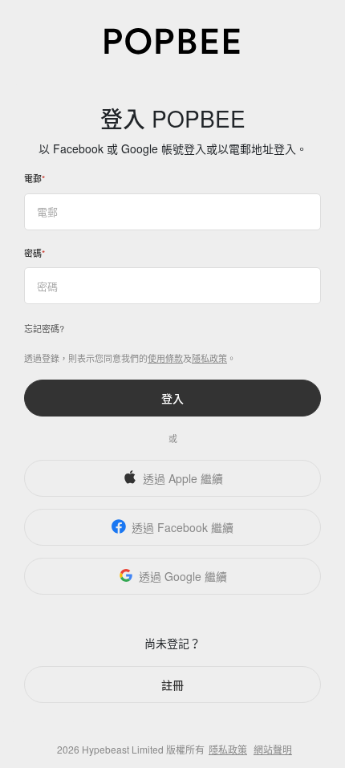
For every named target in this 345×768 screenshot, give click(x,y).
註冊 (172, 685)
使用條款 (165, 357)
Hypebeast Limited (123, 749)
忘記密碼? (44, 328)
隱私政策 (209, 357)
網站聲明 (273, 749)
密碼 (33, 252)
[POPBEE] (172, 39)
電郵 (33, 178)
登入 (172, 398)
